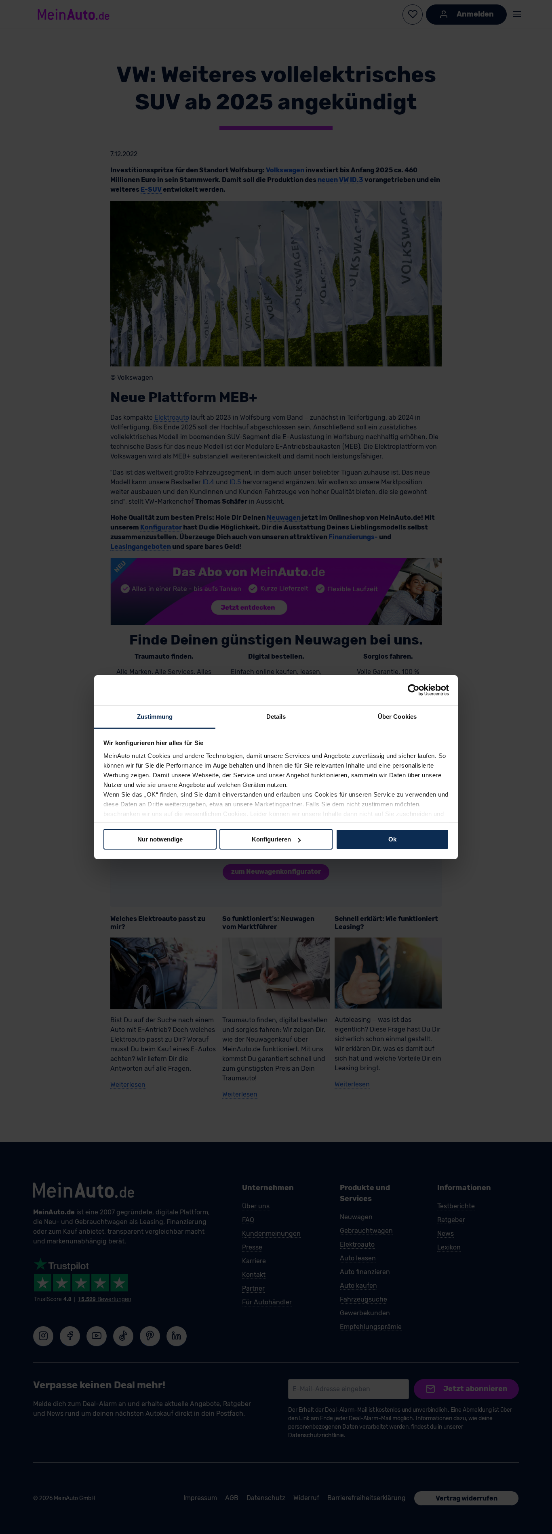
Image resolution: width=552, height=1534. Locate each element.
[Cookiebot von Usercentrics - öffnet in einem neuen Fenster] (413, 690)
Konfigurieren (271, 839)
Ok (392, 839)
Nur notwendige (160, 839)
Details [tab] (276, 716)
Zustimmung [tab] (155, 716)
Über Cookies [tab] (397, 716)
